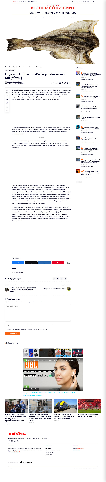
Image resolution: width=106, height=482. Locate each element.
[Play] (63, 353)
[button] (90, 1)
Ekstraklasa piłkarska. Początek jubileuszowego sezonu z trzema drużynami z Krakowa (90, 86)
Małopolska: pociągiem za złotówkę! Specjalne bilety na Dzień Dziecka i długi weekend (65, 416)
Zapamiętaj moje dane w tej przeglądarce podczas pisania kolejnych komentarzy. (27, 329)
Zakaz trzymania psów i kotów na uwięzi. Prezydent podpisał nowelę (90, 107)
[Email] (62, 83)
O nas (75, 469)
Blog (10, 67)
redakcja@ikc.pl (73, 1)
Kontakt (95, 469)
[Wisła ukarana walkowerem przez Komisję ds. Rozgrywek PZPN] (89, 406)
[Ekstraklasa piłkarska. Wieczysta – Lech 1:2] (78, 117)
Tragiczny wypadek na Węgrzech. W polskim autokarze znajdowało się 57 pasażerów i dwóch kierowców (90, 161)
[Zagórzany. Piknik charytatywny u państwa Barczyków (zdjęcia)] (78, 96)
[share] (79, 359)
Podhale (34, 1)
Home (6, 67)
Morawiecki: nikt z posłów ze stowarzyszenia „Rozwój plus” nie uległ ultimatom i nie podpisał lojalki (91, 74)
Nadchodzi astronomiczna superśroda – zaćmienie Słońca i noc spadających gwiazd (90, 173)
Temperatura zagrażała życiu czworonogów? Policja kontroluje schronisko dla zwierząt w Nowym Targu (40, 417)
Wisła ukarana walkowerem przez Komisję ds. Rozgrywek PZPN (89, 415)
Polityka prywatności (85, 469)
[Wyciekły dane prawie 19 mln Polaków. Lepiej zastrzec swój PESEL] (78, 127)
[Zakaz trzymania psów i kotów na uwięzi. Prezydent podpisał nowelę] (78, 106)
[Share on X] (60, 83)
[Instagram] (17, 441)
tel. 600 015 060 (84, 1)
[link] (25, 360)
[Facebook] (9, 441)
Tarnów (27, 1)
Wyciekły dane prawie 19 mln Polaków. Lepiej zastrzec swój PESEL (90, 128)
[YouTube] (15, 441)
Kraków (21, 1)
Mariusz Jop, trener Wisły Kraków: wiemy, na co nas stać (90, 138)
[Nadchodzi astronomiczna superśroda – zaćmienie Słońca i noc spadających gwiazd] (78, 171)
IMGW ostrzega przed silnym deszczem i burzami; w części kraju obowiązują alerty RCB (89, 150)
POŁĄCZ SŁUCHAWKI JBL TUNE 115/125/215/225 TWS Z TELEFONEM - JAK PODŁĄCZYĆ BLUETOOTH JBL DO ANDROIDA (53, 360)
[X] (12, 441)
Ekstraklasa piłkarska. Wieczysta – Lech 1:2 (91, 118)
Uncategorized (10, 70)
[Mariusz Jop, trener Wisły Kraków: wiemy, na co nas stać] (78, 137)
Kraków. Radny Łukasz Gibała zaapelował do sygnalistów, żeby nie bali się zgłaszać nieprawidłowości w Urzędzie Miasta (15, 418)
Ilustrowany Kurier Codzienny (14, 82)
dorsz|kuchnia (19, 272)
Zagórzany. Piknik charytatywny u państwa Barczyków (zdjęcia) (90, 97)
